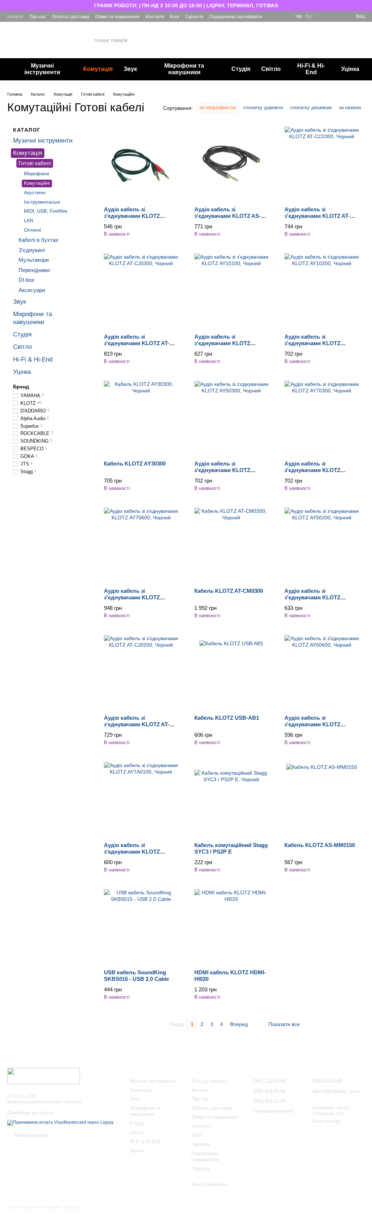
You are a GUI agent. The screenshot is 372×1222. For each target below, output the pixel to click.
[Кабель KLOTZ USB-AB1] (231, 672)
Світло (271, 69)
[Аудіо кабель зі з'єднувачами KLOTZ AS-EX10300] (231, 164)
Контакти (154, 16)
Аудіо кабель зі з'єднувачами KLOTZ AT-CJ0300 (136, 343)
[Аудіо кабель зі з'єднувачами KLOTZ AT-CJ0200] (141, 672)
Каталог (15, 16)
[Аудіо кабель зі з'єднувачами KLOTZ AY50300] (231, 418)
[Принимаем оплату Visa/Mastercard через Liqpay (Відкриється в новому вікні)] (60, 1122)
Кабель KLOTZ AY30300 (135, 463)
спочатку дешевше (311, 107)
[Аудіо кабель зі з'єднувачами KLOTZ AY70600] (141, 545)
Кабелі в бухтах (38, 240)
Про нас (37, 16)
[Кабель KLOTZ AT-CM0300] (231, 545)
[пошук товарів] (234, 40)
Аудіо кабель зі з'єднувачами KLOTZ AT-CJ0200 (136, 724)
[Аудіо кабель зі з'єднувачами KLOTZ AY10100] (231, 290)
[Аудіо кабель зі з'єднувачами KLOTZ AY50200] (321, 545)
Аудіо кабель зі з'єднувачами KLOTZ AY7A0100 (132, 851)
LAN (28, 220)
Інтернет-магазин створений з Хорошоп (43, 1207)
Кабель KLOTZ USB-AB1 (226, 718)
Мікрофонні (36, 173)
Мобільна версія (31, 1135)
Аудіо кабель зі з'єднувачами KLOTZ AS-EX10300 (227, 215)
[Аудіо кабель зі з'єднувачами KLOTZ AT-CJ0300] (141, 290)
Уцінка (350, 69)
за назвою (350, 107)
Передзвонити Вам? (287, 54)
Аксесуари (32, 290)
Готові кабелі (35, 163)
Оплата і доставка (70, 16)
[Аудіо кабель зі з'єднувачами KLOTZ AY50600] (321, 672)
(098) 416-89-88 (286, 36)
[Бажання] (324, 16)
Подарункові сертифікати (235, 16)
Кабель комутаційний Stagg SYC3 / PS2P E (231, 848)
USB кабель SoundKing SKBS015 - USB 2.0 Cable (136, 975)
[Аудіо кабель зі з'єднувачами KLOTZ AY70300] (321, 418)
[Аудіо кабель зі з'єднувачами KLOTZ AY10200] (321, 290)
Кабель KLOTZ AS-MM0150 (319, 845)
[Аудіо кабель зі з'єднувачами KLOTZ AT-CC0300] (321, 164)
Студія (240, 69)
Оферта (200, 1168)
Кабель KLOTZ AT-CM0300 (228, 591)
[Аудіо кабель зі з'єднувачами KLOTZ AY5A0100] (141, 164)
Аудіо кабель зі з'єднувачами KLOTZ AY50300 (222, 470)
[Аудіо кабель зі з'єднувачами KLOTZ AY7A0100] (141, 799)
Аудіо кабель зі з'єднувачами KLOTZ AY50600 (312, 724)
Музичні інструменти (42, 69)
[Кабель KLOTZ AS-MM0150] (321, 799)
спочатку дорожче (263, 107)
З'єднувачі (32, 250)
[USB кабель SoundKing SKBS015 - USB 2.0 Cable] (141, 926)
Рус (308, 16)
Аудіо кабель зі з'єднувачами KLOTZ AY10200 (312, 343)
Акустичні (34, 192)
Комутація (98, 69)
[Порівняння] (337, 16)
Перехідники (34, 270)
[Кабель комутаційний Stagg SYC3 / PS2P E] (231, 799)
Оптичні (32, 230)
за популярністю (217, 107)
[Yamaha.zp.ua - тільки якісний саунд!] (43, 1075)
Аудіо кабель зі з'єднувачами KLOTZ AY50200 (312, 597)
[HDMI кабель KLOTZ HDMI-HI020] (231, 926)
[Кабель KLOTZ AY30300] (141, 418)
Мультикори (34, 260)
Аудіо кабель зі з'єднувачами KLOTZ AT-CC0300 (317, 215)
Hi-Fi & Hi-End (311, 69)
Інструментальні (42, 201)
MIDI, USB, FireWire (45, 211)
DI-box (27, 280)
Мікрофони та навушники (184, 69)
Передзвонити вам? (273, 1111)
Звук (130, 69)
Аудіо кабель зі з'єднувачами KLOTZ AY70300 (312, 470)
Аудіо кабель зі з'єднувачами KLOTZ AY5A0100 (132, 215)
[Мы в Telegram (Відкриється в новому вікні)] (285, 16)
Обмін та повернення (117, 16)
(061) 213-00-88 (286, 26)
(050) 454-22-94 (286, 46)
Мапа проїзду (326, 1121)
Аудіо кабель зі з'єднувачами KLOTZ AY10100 (222, 343)
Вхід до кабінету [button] (209, 1081)
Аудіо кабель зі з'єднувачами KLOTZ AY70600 (132, 597)
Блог (174, 16)
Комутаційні (37, 182)
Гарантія (194, 16)
